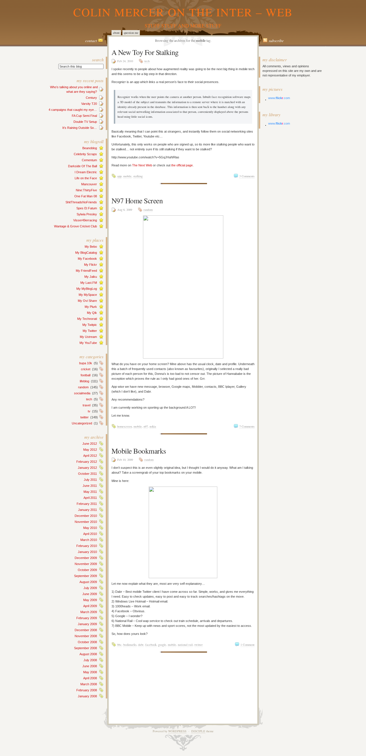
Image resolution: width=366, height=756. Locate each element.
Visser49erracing (85, 220)
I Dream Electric (86, 172)
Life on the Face (86, 178)
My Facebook (87, 258)
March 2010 (88, 540)
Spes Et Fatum (86, 208)
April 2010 (90, 534)
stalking (138, 176)
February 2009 (86, 618)
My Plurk (91, 306)
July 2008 (90, 660)
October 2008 (87, 642)
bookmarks (129, 645)
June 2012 (89, 443)
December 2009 (86, 558)
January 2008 (87, 696)
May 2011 (90, 491)
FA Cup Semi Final (84, 115)
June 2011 (90, 485)
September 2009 (85, 576)
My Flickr (90, 264)
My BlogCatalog (86, 252)
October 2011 (87, 473)
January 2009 (87, 624)
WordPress (177, 731)
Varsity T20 (89, 103)
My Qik (92, 312)
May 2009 (90, 600)
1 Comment (247, 645)
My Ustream (88, 336)
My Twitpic (89, 324)
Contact (91, 40)
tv (89, 411)
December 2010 (86, 515)
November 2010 (86, 521)
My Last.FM (88, 282)
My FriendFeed (86, 270)
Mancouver (89, 184)
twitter (84, 417)
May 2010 (90, 527)
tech (89, 399)
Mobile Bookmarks (139, 451)
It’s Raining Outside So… (79, 127)
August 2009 (88, 582)
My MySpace (88, 294)
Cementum (89, 160)
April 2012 (90, 455)
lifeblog (84, 381)
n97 (146, 426)
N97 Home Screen (137, 200)
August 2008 (88, 654)
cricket (85, 369)
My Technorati (87, 318)
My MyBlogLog (86, 288)
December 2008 (86, 630)
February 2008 (86, 690)
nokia (153, 426)
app (119, 176)
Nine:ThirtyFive (86, 190)
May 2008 (90, 672)
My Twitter (90, 330)
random (83, 387)
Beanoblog (89, 148)
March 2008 (88, 684)
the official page (182, 165)
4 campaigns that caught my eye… (73, 109)
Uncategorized (82, 423)
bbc (119, 645)
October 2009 (87, 570)
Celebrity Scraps (85, 154)
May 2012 (90, 449)
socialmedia (82, 393)
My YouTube (88, 342)
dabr (141, 645)
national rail (185, 645)
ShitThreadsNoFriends (81, 202)
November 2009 (86, 564)
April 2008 (90, 678)
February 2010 (86, 546)
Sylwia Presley (87, 214)
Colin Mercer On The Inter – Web (183, 11)
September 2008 (85, 648)
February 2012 (86, 461)
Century (91, 97)
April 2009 (90, 606)
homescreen (124, 426)
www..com (279, 98)
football (85, 375)
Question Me (131, 33)
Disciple (198, 731)
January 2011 (87, 509)
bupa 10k (85, 363)
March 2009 (88, 612)
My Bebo (91, 246)
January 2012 (87, 467)
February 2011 (87, 503)
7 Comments (246, 426)
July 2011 (90, 479)
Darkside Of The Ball (82, 166)
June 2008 (89, 666)
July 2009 (90, 588)
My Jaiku (90, 276)
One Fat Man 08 (85, 196)
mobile (127, 176)
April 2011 (90, 497)
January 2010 (87, 552)
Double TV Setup (85, 121)
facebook (150, 645)
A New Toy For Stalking (145, 52)
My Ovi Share (87, 300)
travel (86, 405)
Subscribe (276, 40)
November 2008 (86, 636)
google (162, 645)
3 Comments (246, 176)
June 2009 (89, 594)
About (116, 33)
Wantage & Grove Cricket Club (75, 226)
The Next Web (142, 165)
